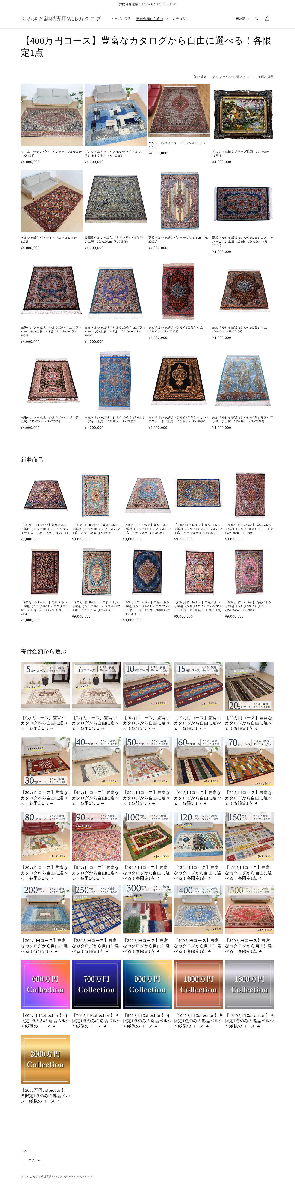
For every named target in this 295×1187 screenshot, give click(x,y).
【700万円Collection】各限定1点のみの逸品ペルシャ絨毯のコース (96, 1021)
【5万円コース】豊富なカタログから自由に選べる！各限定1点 (44, 723)
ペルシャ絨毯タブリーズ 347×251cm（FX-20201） (177, 145)
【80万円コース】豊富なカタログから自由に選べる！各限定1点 (44, 873)
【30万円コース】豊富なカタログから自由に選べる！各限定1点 (44, 798)
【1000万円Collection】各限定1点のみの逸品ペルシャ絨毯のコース (198, 1021)
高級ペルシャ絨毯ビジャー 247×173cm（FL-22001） (178, 239)
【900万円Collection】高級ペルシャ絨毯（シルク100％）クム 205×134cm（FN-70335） (248, 606)
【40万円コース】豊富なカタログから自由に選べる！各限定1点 (95, 798)
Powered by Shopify (80, 1176)
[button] (152, 18)
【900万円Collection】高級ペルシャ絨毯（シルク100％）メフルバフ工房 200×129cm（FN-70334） (147, 529)
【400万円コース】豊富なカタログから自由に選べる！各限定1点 (197, 946)
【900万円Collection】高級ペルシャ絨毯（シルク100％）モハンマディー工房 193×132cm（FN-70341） (45, 529)
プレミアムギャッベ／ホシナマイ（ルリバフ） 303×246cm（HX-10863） (114, 153)
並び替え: (201, 77)
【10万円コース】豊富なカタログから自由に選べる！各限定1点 (146, 723)
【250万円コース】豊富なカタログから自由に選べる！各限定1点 (95, 946)
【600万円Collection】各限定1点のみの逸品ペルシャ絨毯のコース (45, 1021)
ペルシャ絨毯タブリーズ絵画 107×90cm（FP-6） (240, 153)
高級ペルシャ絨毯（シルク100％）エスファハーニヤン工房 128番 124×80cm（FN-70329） (51, 331)
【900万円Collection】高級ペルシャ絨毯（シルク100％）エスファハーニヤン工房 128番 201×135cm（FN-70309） (147, 608)
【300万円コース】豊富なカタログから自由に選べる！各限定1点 (146, 946)
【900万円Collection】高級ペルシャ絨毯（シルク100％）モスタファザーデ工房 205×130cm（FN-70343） (45, 608)
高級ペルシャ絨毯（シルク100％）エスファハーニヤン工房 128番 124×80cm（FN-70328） (242, 241)
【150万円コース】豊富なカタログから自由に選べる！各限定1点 (248, 873)
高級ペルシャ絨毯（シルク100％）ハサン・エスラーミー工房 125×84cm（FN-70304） (178, 419)
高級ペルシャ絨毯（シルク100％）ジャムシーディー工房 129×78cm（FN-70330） (115, 419)
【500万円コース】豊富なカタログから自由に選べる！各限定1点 (248, 946)
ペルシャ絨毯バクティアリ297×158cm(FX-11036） (50, 239)
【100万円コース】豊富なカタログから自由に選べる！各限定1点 (146, 873)
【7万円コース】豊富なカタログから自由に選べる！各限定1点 (95, 723)
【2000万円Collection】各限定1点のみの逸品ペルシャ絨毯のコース (45, 1095)
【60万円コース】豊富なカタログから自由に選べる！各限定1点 (197, 798)
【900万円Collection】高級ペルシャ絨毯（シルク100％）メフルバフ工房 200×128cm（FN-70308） (96, 529)
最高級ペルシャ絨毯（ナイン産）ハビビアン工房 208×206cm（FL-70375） (114, 239)
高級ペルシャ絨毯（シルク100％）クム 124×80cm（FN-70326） (177, 329)
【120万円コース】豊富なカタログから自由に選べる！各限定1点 (197, 873)
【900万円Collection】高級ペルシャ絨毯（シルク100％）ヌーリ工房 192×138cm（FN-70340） (249, 529)
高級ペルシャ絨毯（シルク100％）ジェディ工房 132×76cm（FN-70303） (51, 419)
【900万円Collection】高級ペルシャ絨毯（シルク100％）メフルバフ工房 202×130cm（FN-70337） (198, 529)
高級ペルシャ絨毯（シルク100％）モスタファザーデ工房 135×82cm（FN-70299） (242, 419)
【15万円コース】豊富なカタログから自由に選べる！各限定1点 (197, 723)
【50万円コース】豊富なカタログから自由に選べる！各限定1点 (146, 798)
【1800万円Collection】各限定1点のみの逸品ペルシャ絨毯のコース (249, 1021)
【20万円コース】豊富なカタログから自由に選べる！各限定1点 (248, 723)
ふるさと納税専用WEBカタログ (49, 1176)
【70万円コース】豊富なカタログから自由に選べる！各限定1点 (248, 798)
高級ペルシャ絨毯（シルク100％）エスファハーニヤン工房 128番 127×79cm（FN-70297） (115, 331)
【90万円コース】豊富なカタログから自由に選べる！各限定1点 (95, 873)
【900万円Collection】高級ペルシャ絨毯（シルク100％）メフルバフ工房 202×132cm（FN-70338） (96, 606)
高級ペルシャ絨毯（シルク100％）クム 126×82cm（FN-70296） (241, 329)
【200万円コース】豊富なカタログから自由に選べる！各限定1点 (44, 946)
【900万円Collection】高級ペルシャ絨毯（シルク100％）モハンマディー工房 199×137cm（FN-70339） (198, 606)
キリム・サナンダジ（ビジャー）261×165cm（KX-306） (52, 153)
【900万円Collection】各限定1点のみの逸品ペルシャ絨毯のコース (147, 1021)
